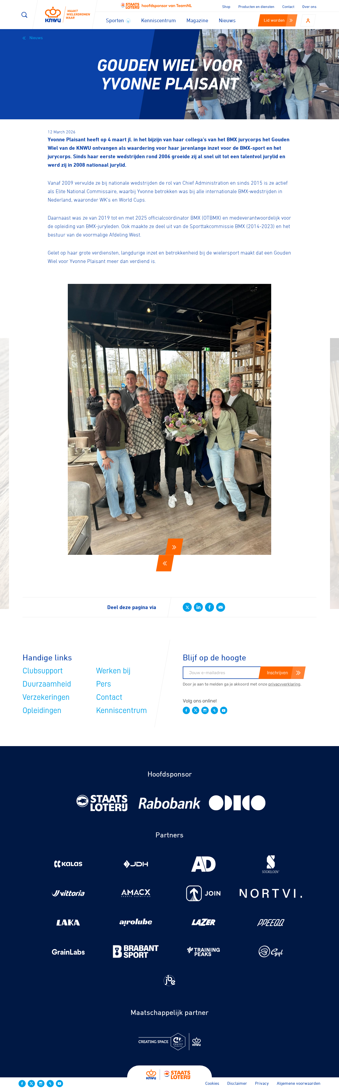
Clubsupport (43, 671)
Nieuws (227, 20)
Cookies (212, 1083)
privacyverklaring (284, 684)
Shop (226, 6)
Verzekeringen (46, 697)
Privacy (262, 1083)
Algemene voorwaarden (298, 1083)
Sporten (115, 20)
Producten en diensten (256, 6)
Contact (288, 6)
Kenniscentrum (158, 20)
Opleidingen (42, 710)
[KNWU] (67, 14)
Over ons (309, 6)
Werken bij (113, 671)
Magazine (197, 20)
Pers (103, 684)
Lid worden (274, 20)
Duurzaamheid (47, 684)
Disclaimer (237, 1083)
